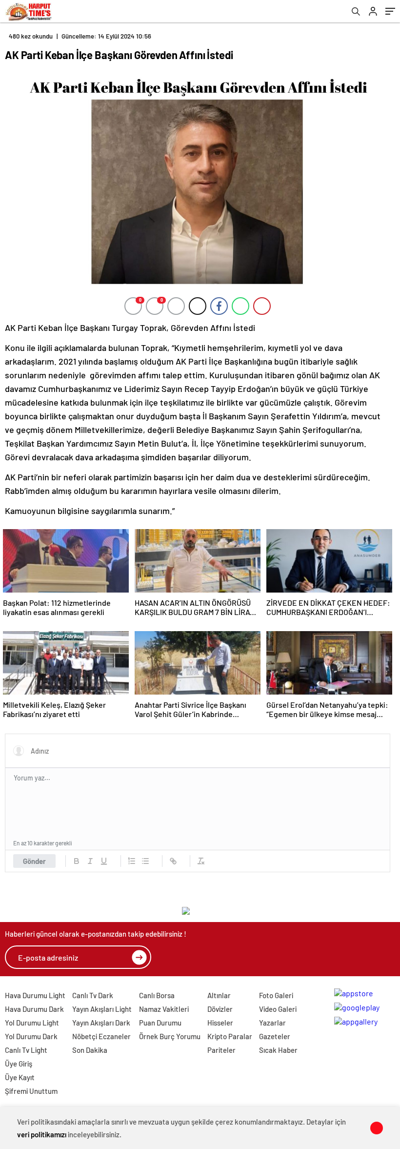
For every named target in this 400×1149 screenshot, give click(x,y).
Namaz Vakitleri (164, 1009)
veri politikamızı (41, 1134)
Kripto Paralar (229, 1036)
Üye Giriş (18, 1063)
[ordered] (132, 861)
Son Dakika (89, 1050)
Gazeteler (274, 1036)
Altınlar (219, 995)
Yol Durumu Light (32, 1022)
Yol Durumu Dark (31, 1036)
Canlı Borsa (157, 995)
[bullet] (145, 861)
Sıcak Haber (278, 1050)
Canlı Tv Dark (92, 995)
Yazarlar (272, 1022)
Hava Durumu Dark (34, 1009)
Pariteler (221, 1050)
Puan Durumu (160, 1022)
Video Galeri (278, 1009)
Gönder (34, 861)
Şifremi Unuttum (31, 1091)
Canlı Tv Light (26, 1050)
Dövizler (220, 1009)
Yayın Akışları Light (102, 1009)
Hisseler (220, 1022)
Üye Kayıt (20, 1077)
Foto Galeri (276, 995)
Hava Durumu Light (35, 995)
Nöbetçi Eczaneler (101, 1036)
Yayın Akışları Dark (101, 1022)
